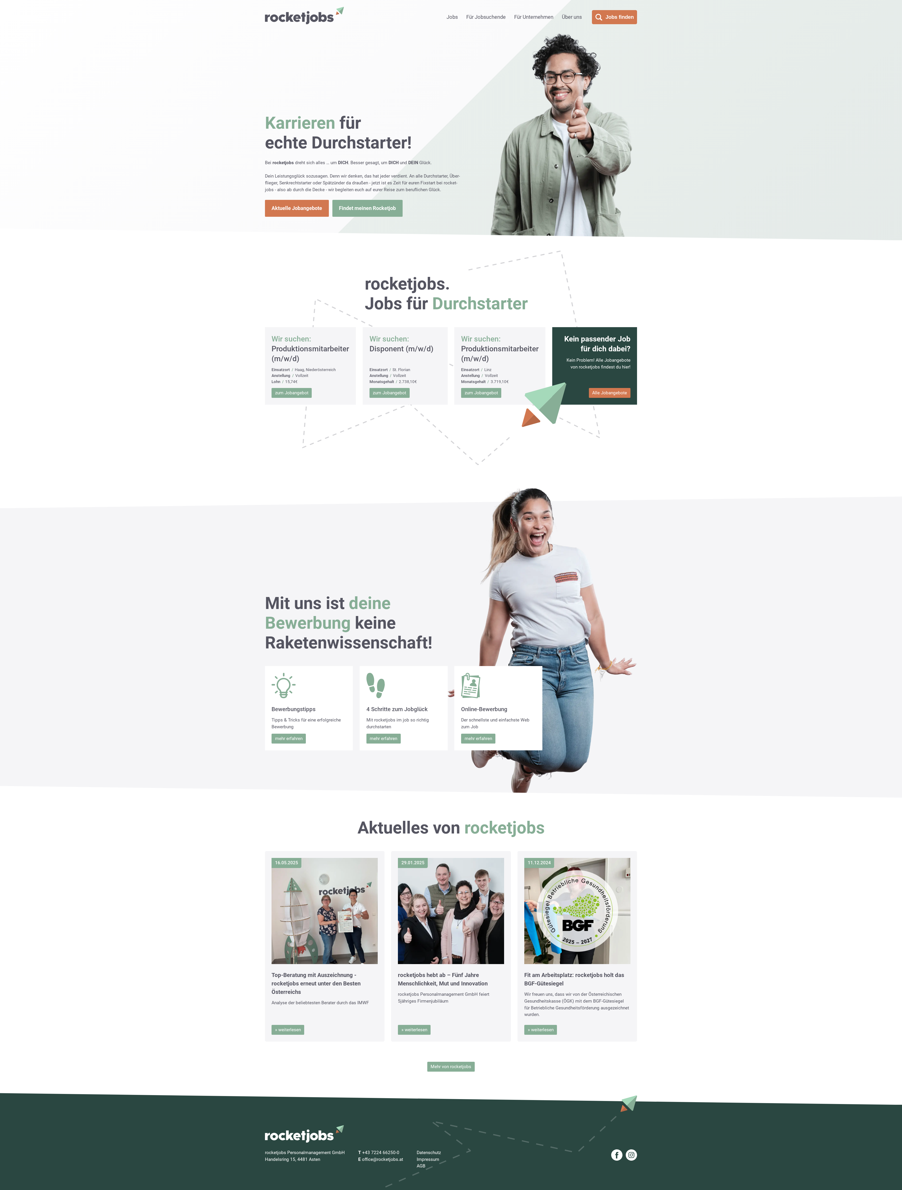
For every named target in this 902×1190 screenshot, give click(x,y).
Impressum (428, 1159)
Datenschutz (429, 1152)
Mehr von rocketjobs (451, 1066)
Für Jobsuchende (486, 17)
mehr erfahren (289, 738)
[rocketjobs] (304, 15)
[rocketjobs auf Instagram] (631, 1156)
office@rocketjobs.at (382, 1159)
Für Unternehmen (533, 17)
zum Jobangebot (291, 392)
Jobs (452, 17)
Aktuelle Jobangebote (297, 208)
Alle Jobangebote (609, 392)
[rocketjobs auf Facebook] (616, 1156)
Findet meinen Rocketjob (367, 208)
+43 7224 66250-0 (380, 1152)
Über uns (572, 17)
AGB (421, 1166)
